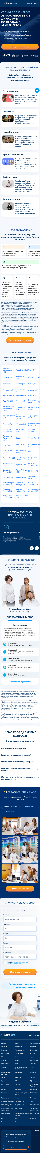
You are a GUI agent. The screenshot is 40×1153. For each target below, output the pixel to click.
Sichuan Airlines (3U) (22, 496)
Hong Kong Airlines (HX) (8, 496)
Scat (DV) (6, 445)
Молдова (4, 1050)
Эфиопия (4, 1060)
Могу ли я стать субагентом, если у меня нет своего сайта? (18, 778)
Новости (33, 1118)
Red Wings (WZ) (20, 377)
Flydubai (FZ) (33, 471)
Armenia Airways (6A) (33, 430)
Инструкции (34, 1113)
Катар (17, 1064)
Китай (17, 1043)
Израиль (33, 1072)
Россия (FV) (8, 424)
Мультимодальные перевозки (7, 1109)
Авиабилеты (34, 1093)
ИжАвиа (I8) (33, 395)
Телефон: (6, 924)
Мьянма (18, 1089)
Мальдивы (33, 1089)
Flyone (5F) (32, 452)
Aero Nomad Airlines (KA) (21, 452)
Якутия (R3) (20, 384)
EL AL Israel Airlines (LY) (33, 464)
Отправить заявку (20, 46)
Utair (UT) (32, 370)
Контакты (18, 1122)
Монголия (18, 1081)
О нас (3, 1122)
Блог (2, 1118)
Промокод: (7, 952)
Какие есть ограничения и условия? (16, 755)
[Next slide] (37, 548)
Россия (32, 1053)
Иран (32, 1057)
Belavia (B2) (20, 438)
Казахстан (5, 1064)
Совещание (10, 812)
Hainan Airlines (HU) (34, 445)
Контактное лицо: (10, 915)
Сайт (31, 1101)
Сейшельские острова (6, 1073)
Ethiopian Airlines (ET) (7, 471)
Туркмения (34, 1050)
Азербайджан (35, 1043)
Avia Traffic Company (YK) (21, 445)
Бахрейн (33, 1064)
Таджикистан (20, 1050)
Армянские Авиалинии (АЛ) (7, 438)
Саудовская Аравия (34, 1085)
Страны (18, 1098)
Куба (31, 1067)
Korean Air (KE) (22, 477)
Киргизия (33, 1047)
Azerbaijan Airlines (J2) (7, 430)
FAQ (16, 1118)
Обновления (5, 1113)
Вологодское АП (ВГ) (33, 408)
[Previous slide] (32, 548)
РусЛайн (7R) (21, 395)
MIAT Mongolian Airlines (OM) (9, 484)
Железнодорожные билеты (22, 1114)
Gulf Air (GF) (8, 477)
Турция (18, 1084)
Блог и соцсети (6, 1105)
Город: (5, 943)
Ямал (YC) (32, 384)
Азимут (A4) (8, 390)
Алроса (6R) (33, 390)
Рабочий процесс (10, 807)
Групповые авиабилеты (34, 1109)
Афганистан (34, 1081)
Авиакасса (34, 1098)
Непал (3, 1089)
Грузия (32, 1077)
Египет (17, 1060)
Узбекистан (19, 1053)
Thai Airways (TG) (33, 477)
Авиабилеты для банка (21, 1093)
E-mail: (6, 934)
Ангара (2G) (20, 401)
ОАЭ (16, 1057)
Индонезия (34, 1060)
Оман (3, 1077)
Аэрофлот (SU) (22, 370)
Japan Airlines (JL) (21, 471)
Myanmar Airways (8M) (21, 484)
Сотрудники (29, 807)
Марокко (18, 1072)
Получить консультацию (20, 340)
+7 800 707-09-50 (33, 3)
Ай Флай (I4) (21, 424)
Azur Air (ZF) (8, 401)
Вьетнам (18, 1077)
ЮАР (3, 1057)
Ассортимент (34, 1105)
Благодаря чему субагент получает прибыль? (16, 769)
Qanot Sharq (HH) (33, 458)
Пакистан (4, 1093)
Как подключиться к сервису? (13, 748)
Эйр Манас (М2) (7, 452)
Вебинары (18, 1108)
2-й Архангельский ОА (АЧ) (22, 417)
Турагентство (20, 1101)
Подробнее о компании (20, 888)
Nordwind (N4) (34, 377)
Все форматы (6, 1098)
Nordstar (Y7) (8, 384)
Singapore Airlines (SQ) (8, 490)
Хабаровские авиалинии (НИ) (8, 408)
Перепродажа (20, 1105)
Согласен (17, 963)
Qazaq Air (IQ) (33, 438)
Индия (3, 1043)
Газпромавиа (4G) (21, 408)
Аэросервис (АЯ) (33, 417)
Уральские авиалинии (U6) (7, 370)
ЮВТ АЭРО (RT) (9, 395)
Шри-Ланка (5, 1084)
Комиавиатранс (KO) (9, 417)
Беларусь (18, 1047)
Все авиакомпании (7, 1101)
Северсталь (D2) (20, 390)
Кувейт (3, 1081)
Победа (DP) (8, 377)
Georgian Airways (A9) (33, 484)
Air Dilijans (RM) (20, 430)
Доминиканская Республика (21, 1068)
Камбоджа (5, 1053)
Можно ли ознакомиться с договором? (17, 761)
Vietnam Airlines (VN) (21, 490)
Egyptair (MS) (21, 464)
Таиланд (4, 1067)
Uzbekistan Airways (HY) (21, 458)
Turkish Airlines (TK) (9, 464)
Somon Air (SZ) (9, 458)
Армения (4, 1047)
